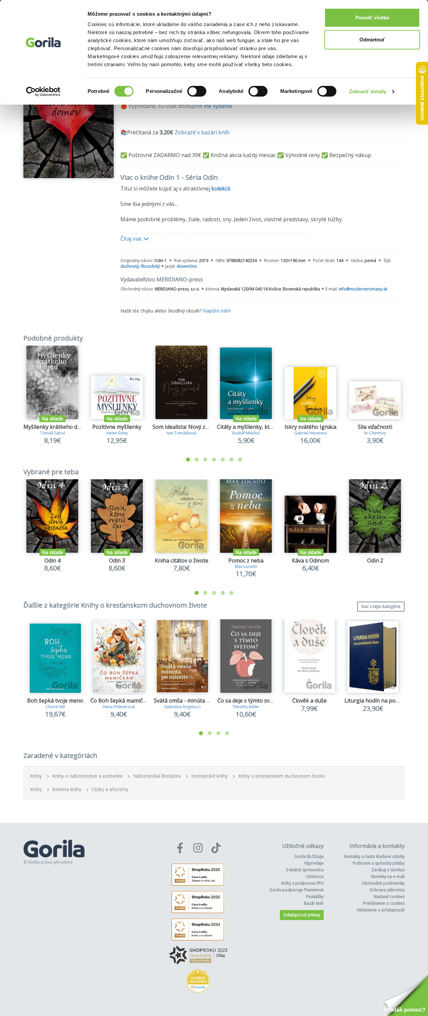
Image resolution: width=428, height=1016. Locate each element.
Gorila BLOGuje (309, 856)
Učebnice (315, 876)
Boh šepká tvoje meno (55, 700)
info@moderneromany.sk (363, 289)
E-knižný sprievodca (305, 870)
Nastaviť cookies (389, 896)
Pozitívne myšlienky (116, 426)
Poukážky (315, 896)
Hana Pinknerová (119, 707)
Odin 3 (117, 560)
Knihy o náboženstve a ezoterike (87, 776)
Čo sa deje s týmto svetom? (251, 700)
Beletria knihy (66, 789)
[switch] (196, 91)
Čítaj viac (131, 238)
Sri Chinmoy (375, 433)
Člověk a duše (309, 700)
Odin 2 (375, 560)
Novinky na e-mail (388, 876)
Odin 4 (52, 560)
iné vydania (218, 106)
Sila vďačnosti (375, 426)
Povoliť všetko (372, 17)
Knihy (36, 776)
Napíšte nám (217, 310)
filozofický (150, 266)
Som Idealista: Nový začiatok (188, 426)
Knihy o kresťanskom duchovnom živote (281, 776)
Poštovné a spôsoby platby (379, 863)
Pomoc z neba (245, 560)
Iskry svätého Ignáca (310, 426)
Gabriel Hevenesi (310, 433)
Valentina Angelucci (182, 707)
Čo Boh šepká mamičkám (121, 700)
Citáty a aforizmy (110, 789)
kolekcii (220, 188)
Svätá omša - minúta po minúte (193, 700)
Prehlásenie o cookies (384, 903)
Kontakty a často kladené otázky (374, 856)
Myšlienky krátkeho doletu (56, 426)
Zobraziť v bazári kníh (202, 132)
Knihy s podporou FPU (302, 883)
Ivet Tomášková (181, 433)
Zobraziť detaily (368, 91)
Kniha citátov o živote (181, 560)
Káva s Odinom (310, 560)
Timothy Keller (245, 707)
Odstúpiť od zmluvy (301, 915)
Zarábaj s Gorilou (388, 870)
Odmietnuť (372, 39)
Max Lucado (246, 566)
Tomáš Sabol (52, 433)
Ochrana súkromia (387, 890)
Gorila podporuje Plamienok (297, 890)
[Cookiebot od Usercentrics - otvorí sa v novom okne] (43, 92)
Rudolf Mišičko (246, 433)
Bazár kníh (314, 903)
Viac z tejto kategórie (381, 606)
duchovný (129, 266)
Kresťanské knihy (209, 776)
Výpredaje (314, 863)
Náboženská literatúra (157, 776)
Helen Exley (117, 433)
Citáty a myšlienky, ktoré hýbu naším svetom (272, 426)
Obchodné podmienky (383, 883)
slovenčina (187, 266)
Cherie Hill (55, 707)
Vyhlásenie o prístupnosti (381, 910)
